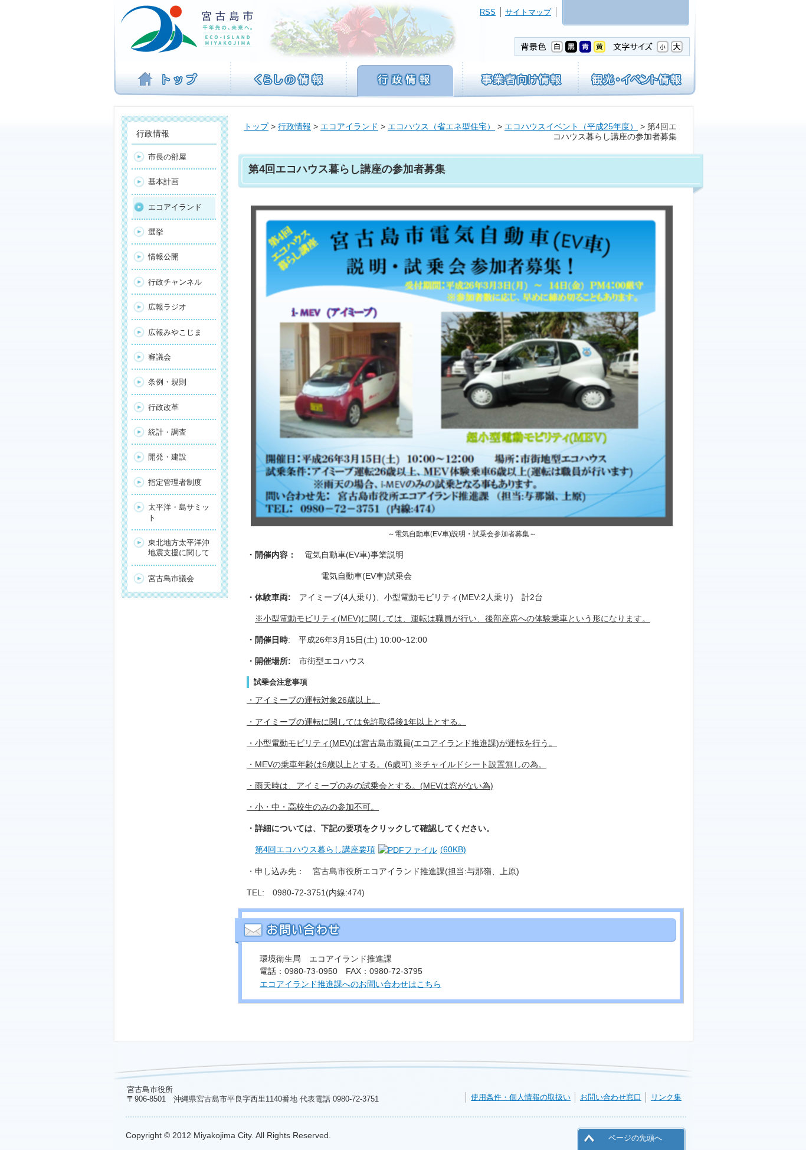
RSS (488, 12)
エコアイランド (349, 126)
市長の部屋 (167, 156)
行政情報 (294, 126)
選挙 (155, 231)
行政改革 (163, 407)
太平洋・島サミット (178, 512)
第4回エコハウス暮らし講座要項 (360, 849)
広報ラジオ (167, 306)
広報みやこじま (175, 332)
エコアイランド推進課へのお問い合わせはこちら (350, 984)
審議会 (159, 357)
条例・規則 (167, 381)
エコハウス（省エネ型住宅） (441, 126)
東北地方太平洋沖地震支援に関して (178, 547)
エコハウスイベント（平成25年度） (571, 126)
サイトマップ (528, 12)
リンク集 (666, 1097)
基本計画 (163, 181)
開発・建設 (167, 456)
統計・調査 (167, 432)
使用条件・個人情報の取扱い (521, 1097)
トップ (256, 126)
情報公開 (163, 256)
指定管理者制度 (175, 482)
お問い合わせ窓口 (610, 1097)
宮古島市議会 (171, 578)
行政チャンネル (175, 282)
